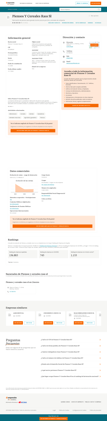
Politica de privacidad (95, 410)
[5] (20, 22)
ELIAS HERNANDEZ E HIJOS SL (84, 313)
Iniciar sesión (95, 3)
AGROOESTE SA (18, 313)
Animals (31, 114)
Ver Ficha (29, 323)
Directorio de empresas (42, 3)
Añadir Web (69, 58)
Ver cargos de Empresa (48, 184)
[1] (13, 22)
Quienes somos (65, 402)
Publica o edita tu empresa (93, 402)
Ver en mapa (94, 45)
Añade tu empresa (82, 3)
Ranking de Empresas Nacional (48, 246)
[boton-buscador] (99, 9)
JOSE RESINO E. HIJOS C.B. (52, 313)
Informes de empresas (26, 3)
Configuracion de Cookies (79, 410)
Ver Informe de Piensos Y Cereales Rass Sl (53, 418)
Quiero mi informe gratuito (81, 105)
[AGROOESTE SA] (9, 315)
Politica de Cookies (64, 410)
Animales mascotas (14, 117)
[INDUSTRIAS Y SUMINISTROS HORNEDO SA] (100, 315)
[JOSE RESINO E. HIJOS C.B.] (40, 315)
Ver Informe (18, 323)
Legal (54, 410)
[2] (15, 22)
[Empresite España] (11, 3)
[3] (16, 22)
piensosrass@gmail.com (73, 63)
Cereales (22, 114)
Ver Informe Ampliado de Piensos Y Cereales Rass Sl (33, 130)
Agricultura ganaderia (30, 117)
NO (11, 199)
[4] (18, 22)
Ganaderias (41, 114)
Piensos (42, 117)
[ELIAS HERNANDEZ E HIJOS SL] (70, 315)
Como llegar (69, 46)
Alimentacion (13, 114)
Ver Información (14, 204)
